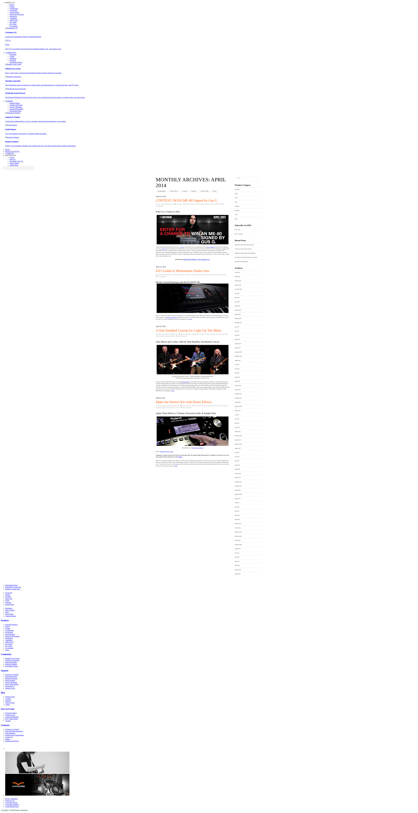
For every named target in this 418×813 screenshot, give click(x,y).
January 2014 (238, 477)
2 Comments (182, 336)
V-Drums (179, 457)
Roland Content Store (12, 589)
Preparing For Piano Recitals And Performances (245, 253)
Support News (10, 688)
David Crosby (199, 334)
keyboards (206, 274)
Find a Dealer (14, 163)
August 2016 (237, 360)
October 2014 (238, 440)
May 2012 (237, 561)
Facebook (13, 54)
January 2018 (238, 314)
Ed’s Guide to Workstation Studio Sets (182, 271)
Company (9, 153)
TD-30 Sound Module (197, 447)
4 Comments (162, 276)
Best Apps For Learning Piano (241, 261)
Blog (7, 149)
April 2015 (237, 427)
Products (5, 620)
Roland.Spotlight (11, 664)
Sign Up (12, 159)
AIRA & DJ (14, 20)
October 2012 (238, 540)
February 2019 (238, 285)
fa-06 (189, 274)
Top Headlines (161, 191)
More (208, 259)
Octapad (202, 405)
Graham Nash (209, 334)
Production (13, 16)
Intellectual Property (12, 741)
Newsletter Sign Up (16, 161)
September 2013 (238, 494)
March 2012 (237, 565)
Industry (193, 191)
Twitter (12, 56)
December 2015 (238, 393)
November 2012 (238, 536)
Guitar (236, 197)
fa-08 (194, 274)
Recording (237, 210)
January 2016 (238, 389)
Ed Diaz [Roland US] (165, 274)
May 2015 (237, 423)
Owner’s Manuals (16, 107)
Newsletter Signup (16, 62)
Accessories (14, 26)
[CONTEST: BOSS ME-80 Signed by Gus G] (192, 229)
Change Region (10, 616)
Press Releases (10, 733)
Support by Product (12, 675)
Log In (12, 157)
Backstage (8, 608)
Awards (8, 721)
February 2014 (238, 473)
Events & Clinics (11, 713)
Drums (236, 193)
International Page (11, 585)
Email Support (10, 680)
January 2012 (238, 573)
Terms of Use (9, 801)
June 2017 (237, 331)
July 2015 (237, 414)
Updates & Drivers (16, 105)
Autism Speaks (185, 381)
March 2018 (237, 306)
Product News (174, 191)
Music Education (11, 662)
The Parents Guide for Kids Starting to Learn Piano (246, 257)
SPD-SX (171, 407)
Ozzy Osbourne (211, 247)
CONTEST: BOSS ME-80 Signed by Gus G (186, 200)
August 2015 (237, 410)
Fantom (199, 274)
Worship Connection (12, 660)
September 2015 (238, 406)
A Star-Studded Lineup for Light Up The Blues (188, 330)
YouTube (13, 60)
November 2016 (238, 352)
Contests (184, 191)
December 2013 (238, 481)
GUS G (211, 204)
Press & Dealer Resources (14, 731)
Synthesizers (14, 8)
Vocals (236, 214)
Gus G (182, 247)
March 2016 (237, 381)
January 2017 (238, 347)
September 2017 (238, 322)
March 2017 (237, 339)
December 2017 (238, 318)
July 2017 (237, 327)
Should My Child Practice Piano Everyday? (244, 244)
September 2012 (238, 544)
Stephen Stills (170, 336)
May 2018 (237, 297)
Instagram (13, 58)
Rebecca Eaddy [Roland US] (168, 334)
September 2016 (238, 356)
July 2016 (237, 364)
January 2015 (238, 431)
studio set (214, 274)
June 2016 (237, 368)
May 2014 (237, 460)
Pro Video (13, 24)
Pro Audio (13, 22)
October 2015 (238, 402)
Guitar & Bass (14, 12)
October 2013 (238, 490)
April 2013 (237, 515)
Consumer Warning (12, 804)
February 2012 (238, 569)
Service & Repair (11, 682)
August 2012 (237, 548)
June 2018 (237, 293)
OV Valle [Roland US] (165, 204)
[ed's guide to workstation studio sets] (192, 298)
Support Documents (16, 109)
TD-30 (177, 407)
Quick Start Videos (11, 684)
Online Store (14, 165)
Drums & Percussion (17, 14)
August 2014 (237, 448)
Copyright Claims (11, 803)
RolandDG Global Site (13, 587)
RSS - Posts (237, 229)
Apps (7, 650)
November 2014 (238, 435)
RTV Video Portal (11, 719)
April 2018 (237, 301)
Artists (215, 191)
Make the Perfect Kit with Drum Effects (184, 402)
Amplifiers (13, 18)
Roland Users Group (12, 658)
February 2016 (238, 385)
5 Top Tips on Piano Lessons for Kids (243, 249)
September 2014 (238, 444)
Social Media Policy (12, 806)
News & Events (12, 151)
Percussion (209, 405)
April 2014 (237, 465)
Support (9, 101)
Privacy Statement (11, 799)
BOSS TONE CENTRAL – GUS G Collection (195, 259)
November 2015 (238, 398)
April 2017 (237, 335)
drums (196, 405)
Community (10, 53)
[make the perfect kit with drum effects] (192, 445)
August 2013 (237, 498)
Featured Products (11, 624)
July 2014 (237, 452)
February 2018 (238, 310)
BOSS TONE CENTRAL (194, 204)
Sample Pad (218, 405)
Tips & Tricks (205, 191)
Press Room (9, 614)
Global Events (10, 715)
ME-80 (217, 204)
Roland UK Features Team (166, 451)
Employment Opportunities (14, 735)
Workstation (222, 274)
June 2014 (237, 456)
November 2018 (238, 289)
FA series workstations (171, 317)
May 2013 (237, 511)
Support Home (15, 103)
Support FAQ (10, 686)
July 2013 (237, 502)
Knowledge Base (15, 111)
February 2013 (238, 523)
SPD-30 (164, 407)
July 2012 (237, 553)
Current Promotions (12, 717)
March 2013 (237, 519)
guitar (206, 204)
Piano (236, 202)
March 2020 (237, 276)
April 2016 (237, 377)
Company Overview (12, 729)
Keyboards (13, 10)
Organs (12, 7)
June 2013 (237, 507)
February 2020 (238, 280)
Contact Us (9, 737)
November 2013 (238, 486)
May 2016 (237, 373)
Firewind (164, 248)
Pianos (12, 5)
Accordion (237, 206)
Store (7, 612)
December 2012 (238, 532)
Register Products (11, 678)
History (7, 739)
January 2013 (238, 527)
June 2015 (237, 419)
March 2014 (237, 469)
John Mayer (219, 334)
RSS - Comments (239, 234)
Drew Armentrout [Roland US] (168, 405)
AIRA (236, 218)
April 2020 (237, 272)
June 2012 (237, 557)
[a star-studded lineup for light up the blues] (192, 374)
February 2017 (238, 343)
